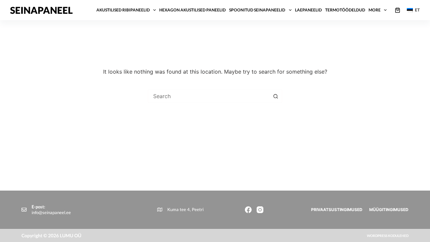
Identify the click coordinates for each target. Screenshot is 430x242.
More (375, 9)
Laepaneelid (308, 9)
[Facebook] (248, 209)
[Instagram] (260, 209)
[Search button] (275, 96)
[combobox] (208, 96)
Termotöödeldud (345, 9)
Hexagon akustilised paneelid (192, 9)
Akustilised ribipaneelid (123, 9)
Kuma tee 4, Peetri (185, 209)
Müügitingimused (388, 209)
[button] (413, 10)
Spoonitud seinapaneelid (257, 9)
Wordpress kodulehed (387, 236)
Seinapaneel (41, 10)
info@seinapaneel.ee (51, 212)
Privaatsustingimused (336, 209)
